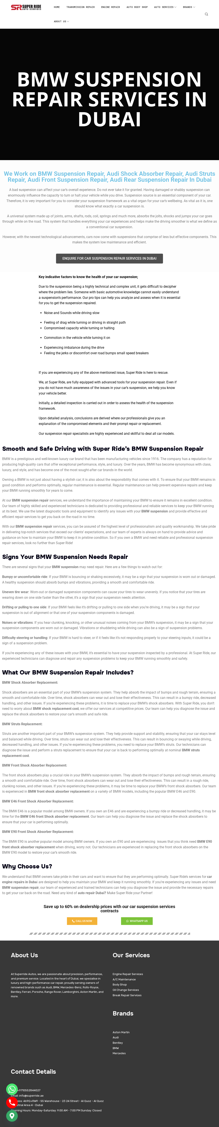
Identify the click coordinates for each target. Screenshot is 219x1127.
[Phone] (12, 1102)
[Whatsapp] (12, 1089)
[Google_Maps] (12, 1116)
